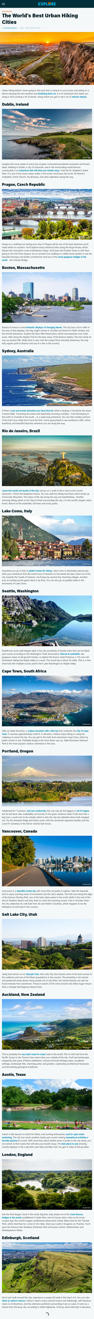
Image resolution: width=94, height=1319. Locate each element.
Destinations (7, 11)
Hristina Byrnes (11, 28)
